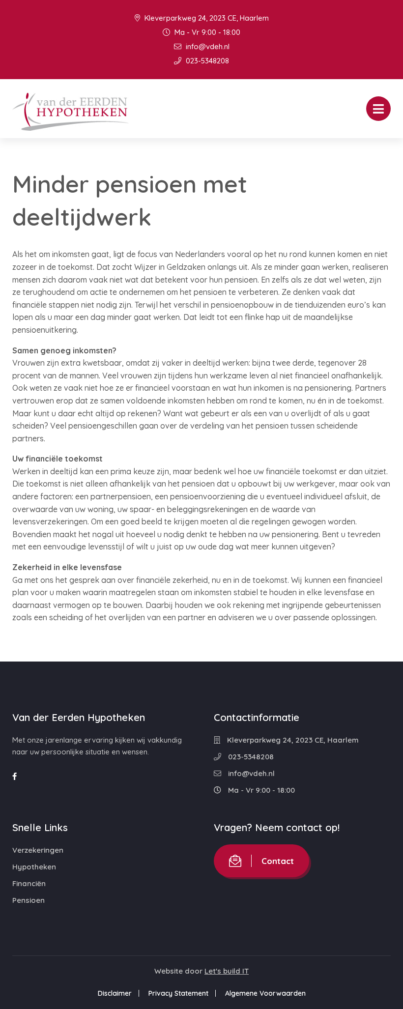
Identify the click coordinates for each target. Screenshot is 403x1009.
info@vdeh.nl (207, 46)
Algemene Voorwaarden (265, 993)
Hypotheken (34, 866)
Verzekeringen (37, 850)
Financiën (29, 883)
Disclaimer (115, 993)
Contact (277, 861)
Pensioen (28, 900)
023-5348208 (206, 60)
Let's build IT (226, 971)
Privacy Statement (178, 993)
